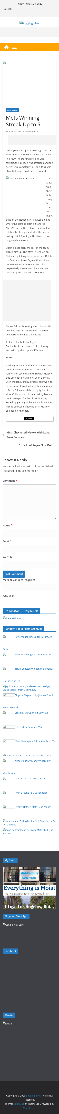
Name (7, 525)
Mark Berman (31, 131)
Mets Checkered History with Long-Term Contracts (28, 435)
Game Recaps (12, 110)
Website (8, 557)
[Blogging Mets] (6, 47)
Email (7, 541)
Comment (10, 480)
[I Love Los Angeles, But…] (29, 897)
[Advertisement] (33, 140)
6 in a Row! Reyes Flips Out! (35, 445)
